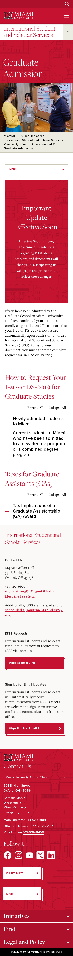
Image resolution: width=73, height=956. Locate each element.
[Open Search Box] (67, 4)
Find (10, 929)
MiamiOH (10, 136)
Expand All (35, 407)
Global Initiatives (32, 136)
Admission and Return (47, 144)
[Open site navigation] (66, 16)
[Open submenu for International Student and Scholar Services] (68, 32)
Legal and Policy (24, 942)
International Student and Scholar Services (29, 31)
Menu (13, 169)
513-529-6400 (33, 832)
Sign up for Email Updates (30, 728)
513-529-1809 (36, 820)
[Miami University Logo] (18, 15)
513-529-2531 (43, 826)
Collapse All (57, 407)
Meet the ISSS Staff (20, 596)
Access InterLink (22, 663)
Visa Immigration (15, 144)
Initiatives (17, 916)
